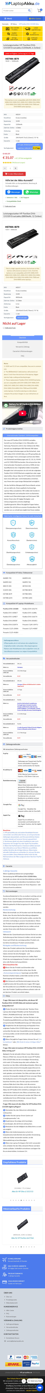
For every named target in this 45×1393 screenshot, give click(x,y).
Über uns (9, 1297)
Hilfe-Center (36, 19)
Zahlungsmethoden (12, 1330)
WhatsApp (34, 192)
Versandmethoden (12, 1327)
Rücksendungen (11, 1316)
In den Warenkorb (15, 174)
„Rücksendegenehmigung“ (12, 973)
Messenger (15, 192)
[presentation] (22, 337)
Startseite (5, 24)
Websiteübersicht (11, 1303)
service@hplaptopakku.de (15, 1341)
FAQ (7, 1313)
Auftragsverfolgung (12, 1324)
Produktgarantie (11, 1300)
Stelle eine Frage (10, 206)
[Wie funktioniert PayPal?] (31, 1367)
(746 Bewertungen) (18, 162)
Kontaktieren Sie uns (12, 1338)
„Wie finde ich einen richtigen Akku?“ (28, 1042)
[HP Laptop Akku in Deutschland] (22, 5)
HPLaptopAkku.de (26, 1372)
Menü (9, 18)
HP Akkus (14, 24)
